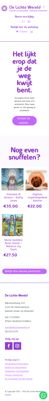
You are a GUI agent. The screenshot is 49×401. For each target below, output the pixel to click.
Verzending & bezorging (16, 364)
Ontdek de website (23, 120)
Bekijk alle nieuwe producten (22, 271)
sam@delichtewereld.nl (17, 327)
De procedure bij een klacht (18, 379)
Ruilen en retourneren (16, 367)
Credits (8, 394)
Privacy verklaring (14, 375)
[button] (43, 395)
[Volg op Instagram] (17, 346)
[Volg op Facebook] (9, 346)
